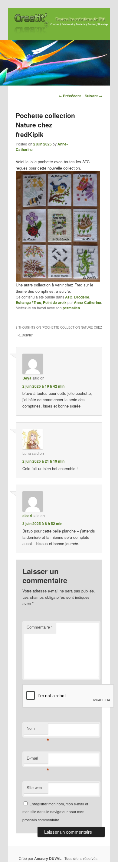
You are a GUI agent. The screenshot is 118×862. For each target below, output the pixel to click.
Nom (37, 729)
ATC (68, 297)
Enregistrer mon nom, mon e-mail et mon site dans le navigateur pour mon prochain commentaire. (55, 811)
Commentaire (40, 627)
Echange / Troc (28, 302)
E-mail (37, 759)
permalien (71, 308)
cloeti (27, 515)
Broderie (81, 297)
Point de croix (55, 302)
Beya (26, 378)
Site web (34, 787)
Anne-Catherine (87, 302)
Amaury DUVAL (47, 858)
